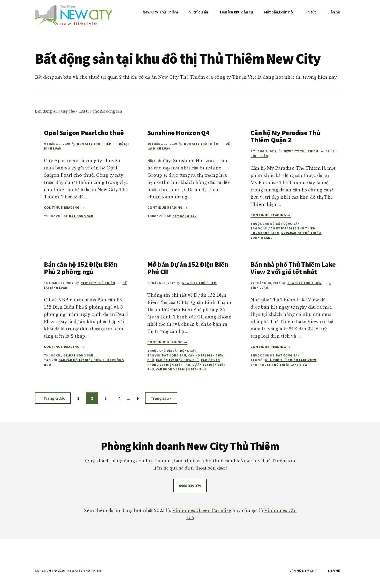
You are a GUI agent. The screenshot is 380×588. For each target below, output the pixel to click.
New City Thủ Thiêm (84, 570)
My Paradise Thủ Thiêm (301, 233)
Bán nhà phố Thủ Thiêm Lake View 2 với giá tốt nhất (293, 268)
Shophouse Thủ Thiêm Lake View (279, 365)
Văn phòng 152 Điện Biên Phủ (181, 369)
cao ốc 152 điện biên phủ (177, 360)
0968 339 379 (190, 485)
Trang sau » (161, 399)
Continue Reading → (64, 207)
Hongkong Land (264, 233)
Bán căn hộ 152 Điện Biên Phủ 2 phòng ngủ (80, 268)
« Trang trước (53, 399)
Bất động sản (81, 216)
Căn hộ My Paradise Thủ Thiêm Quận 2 (285, 136)
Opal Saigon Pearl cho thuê (84, 132)
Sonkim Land (261, 238)
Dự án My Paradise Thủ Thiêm (290, 228)
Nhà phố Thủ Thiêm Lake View (290, 360)
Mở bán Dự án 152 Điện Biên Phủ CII (187, 268)
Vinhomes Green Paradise (201, 510)
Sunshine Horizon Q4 (178, 132)
